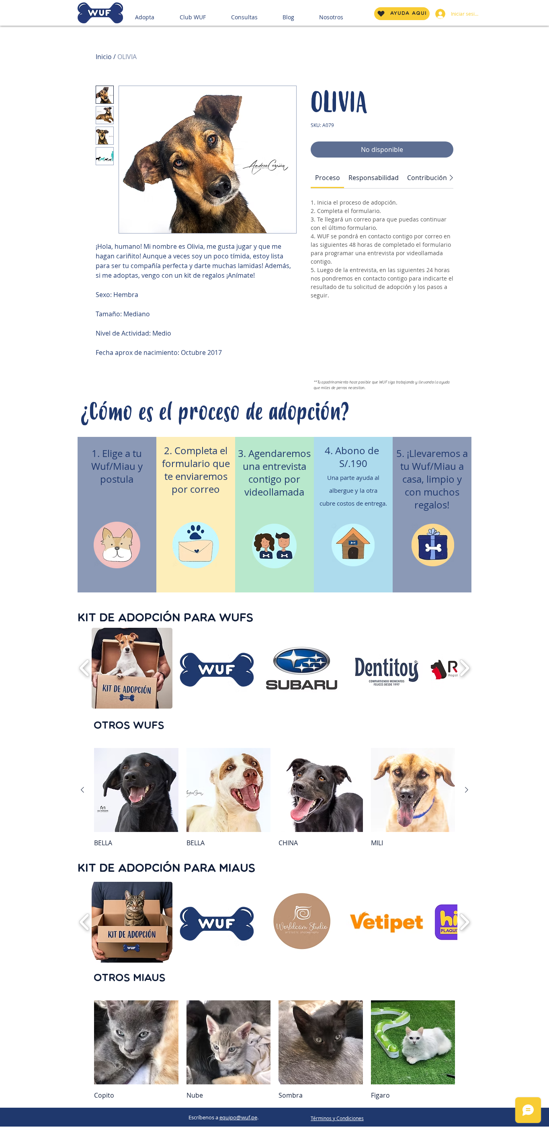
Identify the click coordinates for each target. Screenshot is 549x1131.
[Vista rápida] (136, 790)
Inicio (104, 56)
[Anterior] (82, 790)
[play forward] (464, 668)
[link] (327, 177)
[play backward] (85, 668)
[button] (154, 14)
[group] (274, 798)
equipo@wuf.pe (238, 1117)
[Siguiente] (466, 790)
